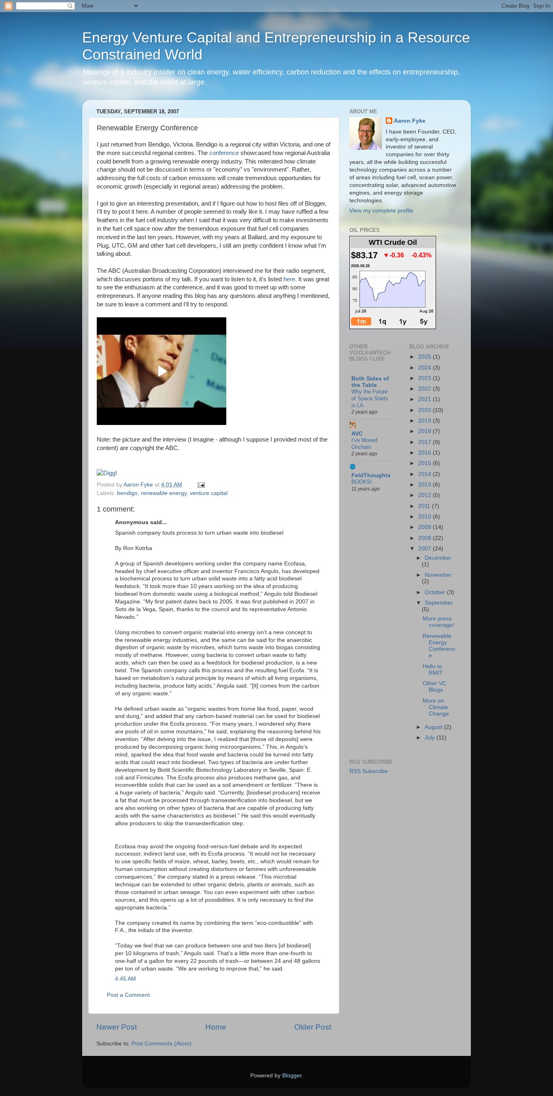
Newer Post (116, 1027)
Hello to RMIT (433, 669)
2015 (425, 463)
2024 (425, 368)
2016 (425, 453)
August (434, 727)
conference (224, 153)
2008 (425, 538)
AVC (357, 434)
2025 (425, 357)
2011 (425, 506)
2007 (425, 549)
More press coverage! (438, 622)
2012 (425, 495)
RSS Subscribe (368, 771)
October (436, 592)
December (438, 558)
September (439, 603)
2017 (425, 442)
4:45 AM (125, 979)
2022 (425, 389)
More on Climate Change (436, 707)
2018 (425, 431)
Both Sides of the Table (370, 382)
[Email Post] (200, 485)
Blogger (292, 1076)
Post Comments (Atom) (161, 1044)
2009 (425, 527)
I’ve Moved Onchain (364, 443)
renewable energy (164, 493)
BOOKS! (361, 482)
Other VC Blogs (435, 686)
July (430, 738)
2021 (425, 399)
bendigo (127, 493)
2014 (425, 474)
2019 (425, 421)
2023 (425, 378)
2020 (425, 410)
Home (215, 1027)
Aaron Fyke (139, 485)
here (289, 279)
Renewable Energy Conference (439, 646)
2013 (425, 485)
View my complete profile (381, 211)
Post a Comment (128, 995)
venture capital (209, 493)
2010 (425, 517)
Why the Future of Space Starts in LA (369, 398)
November (438, 575)
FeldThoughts (371, 475)
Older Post (312, 1027)
